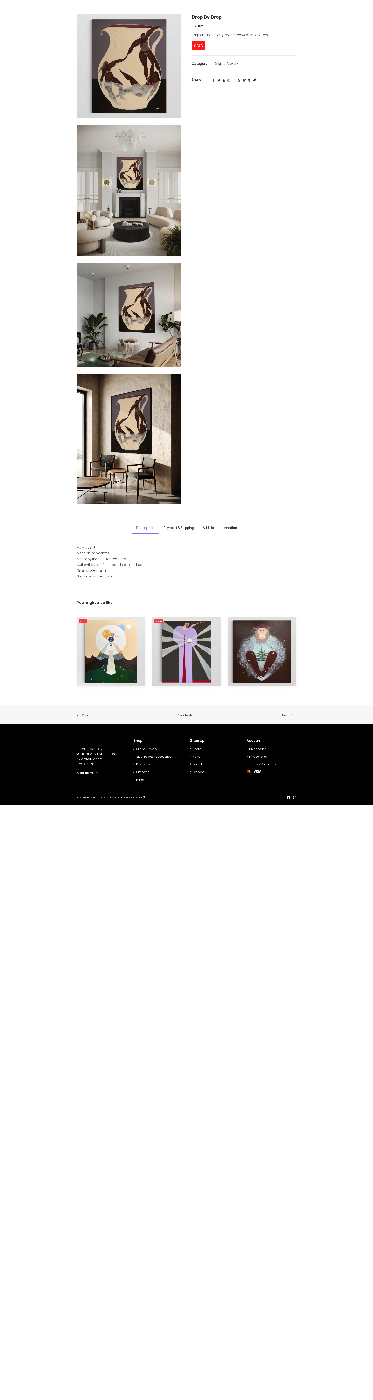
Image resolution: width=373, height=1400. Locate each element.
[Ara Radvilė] (186, 5)
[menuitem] (14, 5)
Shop (54, 6)
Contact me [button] (85, 773)
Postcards (143, 764)
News (41, 6)
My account (257, 749)
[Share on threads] (223, 80)
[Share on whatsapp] (239, 80)
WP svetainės (134, 797)
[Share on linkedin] (234, 80)
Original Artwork (226, 63)
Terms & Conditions (262, 764)
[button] (352, 5)
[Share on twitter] (218, 80)
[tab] (178, 529)
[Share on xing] (249, 80)
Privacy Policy (258, 757)
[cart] (363, 5)
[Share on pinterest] (229, 80)
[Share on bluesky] (244, 80)
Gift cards (142, 772)
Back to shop (186, 715)
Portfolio (12, 6)
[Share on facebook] (213, 80)
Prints (140, 779)
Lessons (198, 772)
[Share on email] (254, 80)
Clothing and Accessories (153, 757)
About (28, 6)
